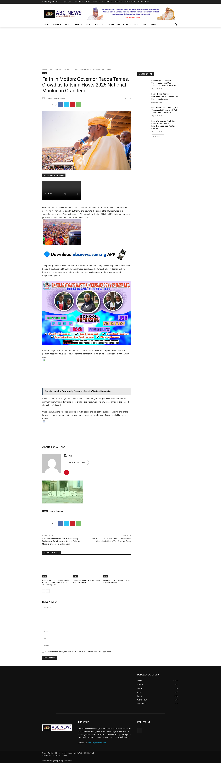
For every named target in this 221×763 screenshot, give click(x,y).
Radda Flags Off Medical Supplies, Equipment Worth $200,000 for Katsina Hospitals (163, 83)
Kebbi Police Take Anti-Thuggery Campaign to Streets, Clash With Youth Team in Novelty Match (164, 109)
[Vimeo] (173, 1)
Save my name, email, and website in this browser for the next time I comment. (78, 652)
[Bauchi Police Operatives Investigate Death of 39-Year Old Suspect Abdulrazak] (143, 97)
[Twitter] (170, 1)
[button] (176, 24)
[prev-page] (43, 591)
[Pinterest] (72, 104)
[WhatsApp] (78, 104)
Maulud (60, 511)
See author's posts (76, 462)
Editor (50, 98)
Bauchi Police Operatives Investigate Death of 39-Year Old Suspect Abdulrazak (164, 96)
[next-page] (47, 591)
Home (44, 70)
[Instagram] (166, 1)
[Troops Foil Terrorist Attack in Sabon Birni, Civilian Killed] (87, 567)
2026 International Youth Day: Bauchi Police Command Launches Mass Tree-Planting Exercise (55, 582)
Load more (157, 136)
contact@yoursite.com (97, 742)
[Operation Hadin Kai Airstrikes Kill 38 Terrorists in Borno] (117, 567)
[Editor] (44, 98)
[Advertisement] (110, 46)
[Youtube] (177, 1)
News (51, 70)
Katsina (52, 511)
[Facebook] (163, 1)
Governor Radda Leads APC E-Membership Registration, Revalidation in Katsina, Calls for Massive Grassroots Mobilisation (61, 541)
